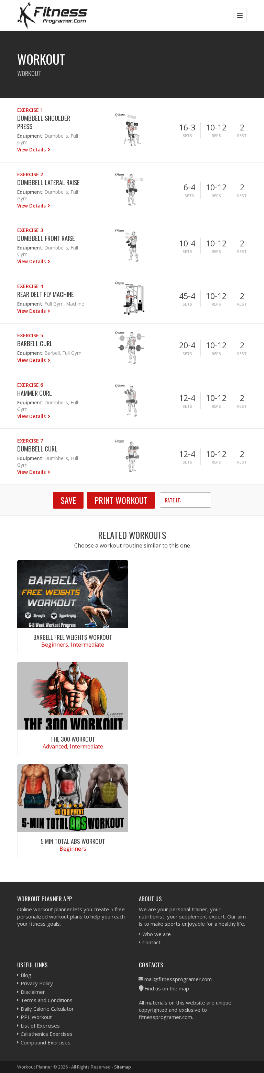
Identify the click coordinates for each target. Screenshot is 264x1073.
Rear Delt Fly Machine (45, 294)
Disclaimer (33, 991)
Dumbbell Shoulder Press (43, 122)
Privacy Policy (37, 983)
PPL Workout (36, 1016)
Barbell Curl (35, 343)
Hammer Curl (34, 392)
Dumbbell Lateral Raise (48, 182)
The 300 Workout (73, 738)
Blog (26, 974)
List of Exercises (40, 1025)
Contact (151, 942)
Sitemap (122, 1067)
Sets (187, 135)
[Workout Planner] (52, 15)
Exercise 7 (30, 440)
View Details (32, 149)
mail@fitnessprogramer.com (178, 979)
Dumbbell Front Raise (46, 238)
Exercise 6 (30, 385)
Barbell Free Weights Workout (72, 637)
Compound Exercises (45, 1042)
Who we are (156, 934)
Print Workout (121, 500)
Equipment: (30, 135)
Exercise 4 (30, 286)
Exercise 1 (30, 110)
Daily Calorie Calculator (47, 1008)
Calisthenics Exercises (47, 1033)
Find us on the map (166, 988)
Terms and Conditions (47, 1000)
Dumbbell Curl (37, 448)
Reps (216, 135)
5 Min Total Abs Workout (73, 841)
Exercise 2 (30, 174)
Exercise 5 (30, 335)
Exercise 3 (30, 230)
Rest (242, 135)
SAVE (68, 500)
